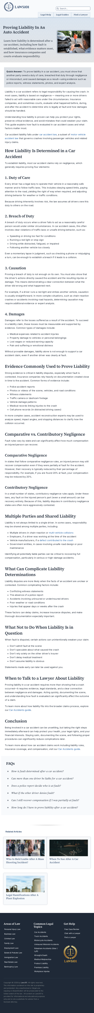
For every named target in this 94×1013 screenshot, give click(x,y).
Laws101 (24, 983)
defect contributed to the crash (56, 540)
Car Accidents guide (20, 710)
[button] (48, 771)
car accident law (48, 134)
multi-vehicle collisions (61, 532)
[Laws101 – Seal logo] (70, 946)
